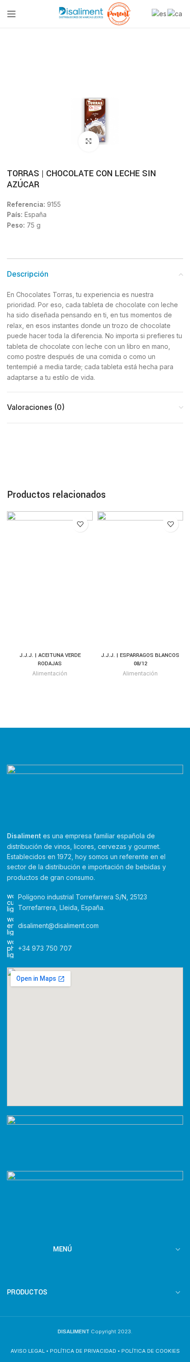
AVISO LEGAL (28, 1351)
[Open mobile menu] (11, 14)
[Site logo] (95, 13)
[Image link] (95, 792)
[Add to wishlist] (80, 524)
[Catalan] (175, 13)
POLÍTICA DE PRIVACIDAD (83, 1351)
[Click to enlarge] (88, 141)
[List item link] (95, 948)
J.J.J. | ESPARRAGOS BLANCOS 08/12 (140, 659)
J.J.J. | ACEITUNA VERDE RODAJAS (50, 659)
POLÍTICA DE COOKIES (150, 1351)
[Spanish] (159, 13)
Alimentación (49, 673)
